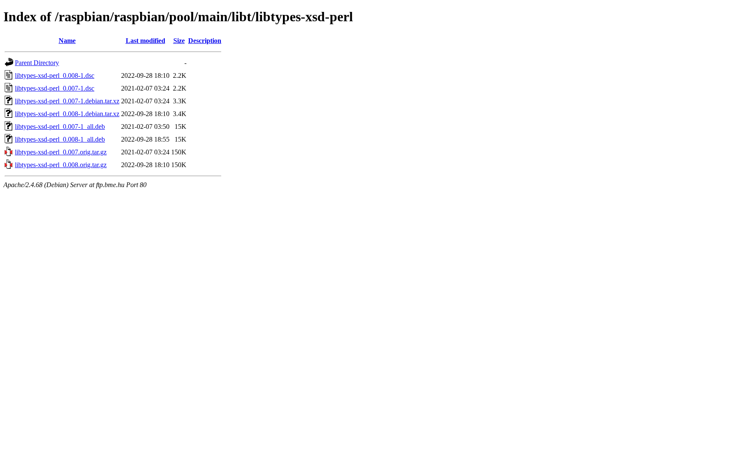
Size (179, 40)
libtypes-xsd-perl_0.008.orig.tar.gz (61, 164)
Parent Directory (37, 62)
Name (67, 40)
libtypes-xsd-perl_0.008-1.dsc (54, 75)
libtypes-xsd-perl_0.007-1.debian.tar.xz (67, 101)
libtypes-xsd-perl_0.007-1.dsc (54, 88)
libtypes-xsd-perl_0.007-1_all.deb (60, 126)
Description (204, 40)
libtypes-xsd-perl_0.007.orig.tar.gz (61, 152)
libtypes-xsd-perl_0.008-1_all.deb (60, 139)
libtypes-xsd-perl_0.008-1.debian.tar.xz (67, 113)
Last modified (145, 40)
